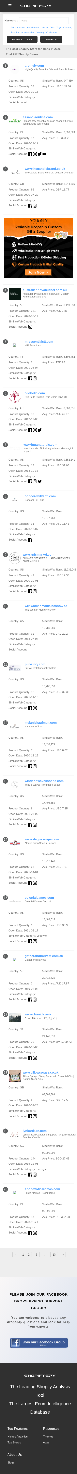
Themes (48, 1436)
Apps (46, 1442)
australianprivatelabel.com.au (45, 290)
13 (54, 1254)
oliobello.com (35, 393)
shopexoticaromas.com (42, 1189)
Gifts (52, 27)
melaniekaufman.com (41, 722)
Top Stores (14, 1442)
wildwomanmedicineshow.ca (46, 606)
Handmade (33, 27)
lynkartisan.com (35, 1130)
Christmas (51, 32)
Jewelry (40, 32)
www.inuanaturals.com (40, 444)
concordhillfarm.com (40, 496)
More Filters (22, 39)
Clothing (67, 27)
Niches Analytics (18, 1436)
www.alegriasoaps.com (42, 839)
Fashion (15, 32)
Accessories (27, 32)
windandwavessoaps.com (44, 781)
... (45, 1254)
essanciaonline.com (38, 117)
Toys (58, 27)
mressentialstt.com (39, 341)
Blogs (11, 1462)
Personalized (18, 27)
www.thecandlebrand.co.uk (45, 168)
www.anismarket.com (38, 554)
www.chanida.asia (38, 1014)
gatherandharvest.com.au (44, 956)
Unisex (44, 27)
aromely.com (34, 65)
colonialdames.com (39, 897)
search (51, 39)
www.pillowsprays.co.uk (40, 1072)
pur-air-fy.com (35, 664)
